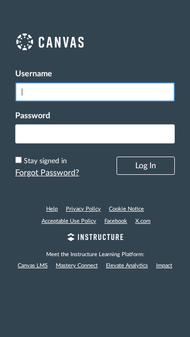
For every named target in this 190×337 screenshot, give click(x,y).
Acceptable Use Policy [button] (69, 221)
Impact (164, 265)
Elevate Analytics (127, 265)
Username (33, 74)
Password (32, 116)
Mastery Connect (77, 265)
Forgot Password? (47, 173)
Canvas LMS (33, 265)
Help (52, 209)
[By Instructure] (95, 238)
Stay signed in (45, 161)
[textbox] (95, 133)
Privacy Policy (83, 209)
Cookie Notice (126, 209)
